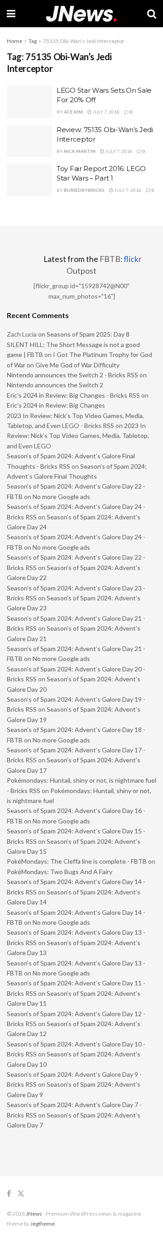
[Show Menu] (11, 13)
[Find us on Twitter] (20, 1194)
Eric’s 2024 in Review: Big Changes (56, 405)
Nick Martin (80, 151)
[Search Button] (151, 13)
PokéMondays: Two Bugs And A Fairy (59, 871)
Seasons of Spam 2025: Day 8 (88, 334)
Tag (33, 41)
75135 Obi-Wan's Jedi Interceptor (84, 41)
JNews (34, 1213)
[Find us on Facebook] (9, 1194)
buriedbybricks (84, 190)
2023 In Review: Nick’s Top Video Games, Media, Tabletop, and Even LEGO (78, 436)
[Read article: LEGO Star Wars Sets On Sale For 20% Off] (29, 102)
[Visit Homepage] (81, 14)
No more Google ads (61, 496)
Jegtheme (42, 1223)
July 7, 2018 (105, 111)
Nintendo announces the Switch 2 (55, 385)
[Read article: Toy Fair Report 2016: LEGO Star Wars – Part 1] (29, 180)
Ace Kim (73, 111)
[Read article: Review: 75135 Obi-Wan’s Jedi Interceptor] (29, 141)
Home (14, 41)
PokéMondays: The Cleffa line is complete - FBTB (77, 861)
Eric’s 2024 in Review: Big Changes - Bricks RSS (73, 395)
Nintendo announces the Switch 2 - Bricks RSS (72, 375)
